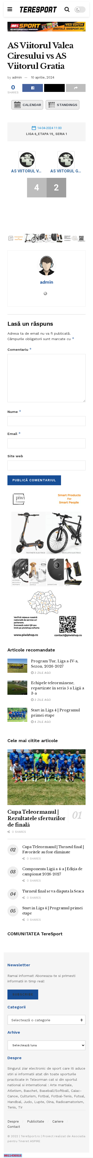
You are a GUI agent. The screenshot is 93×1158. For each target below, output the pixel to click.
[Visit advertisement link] (46, 30)
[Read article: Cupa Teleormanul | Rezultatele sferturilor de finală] (46, 777)
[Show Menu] (9, 9)
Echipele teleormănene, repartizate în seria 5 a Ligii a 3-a (57, 688)
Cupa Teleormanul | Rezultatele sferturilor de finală (36, 818)
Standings (67, 105)
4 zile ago (42, 722)
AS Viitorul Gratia (66, 171)
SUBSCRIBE (22, 994)
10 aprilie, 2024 (42, 77)
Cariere (57, 1121)
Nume (14, 411)
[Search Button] (66, 9)
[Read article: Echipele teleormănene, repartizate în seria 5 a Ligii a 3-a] (17, 687)
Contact (13, 1127)
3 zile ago (42, 672)
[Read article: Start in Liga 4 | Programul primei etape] (17, 715)
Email (14, 433)
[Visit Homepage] (38, 9)
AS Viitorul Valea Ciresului (27, 171)
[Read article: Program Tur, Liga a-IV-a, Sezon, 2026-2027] (17, 666)
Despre (13, 1121)
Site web (15, 456)
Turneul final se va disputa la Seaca (53, 891)
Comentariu (19, 349)
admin (17, 77)
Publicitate (35, 1121)
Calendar (32, 105)
